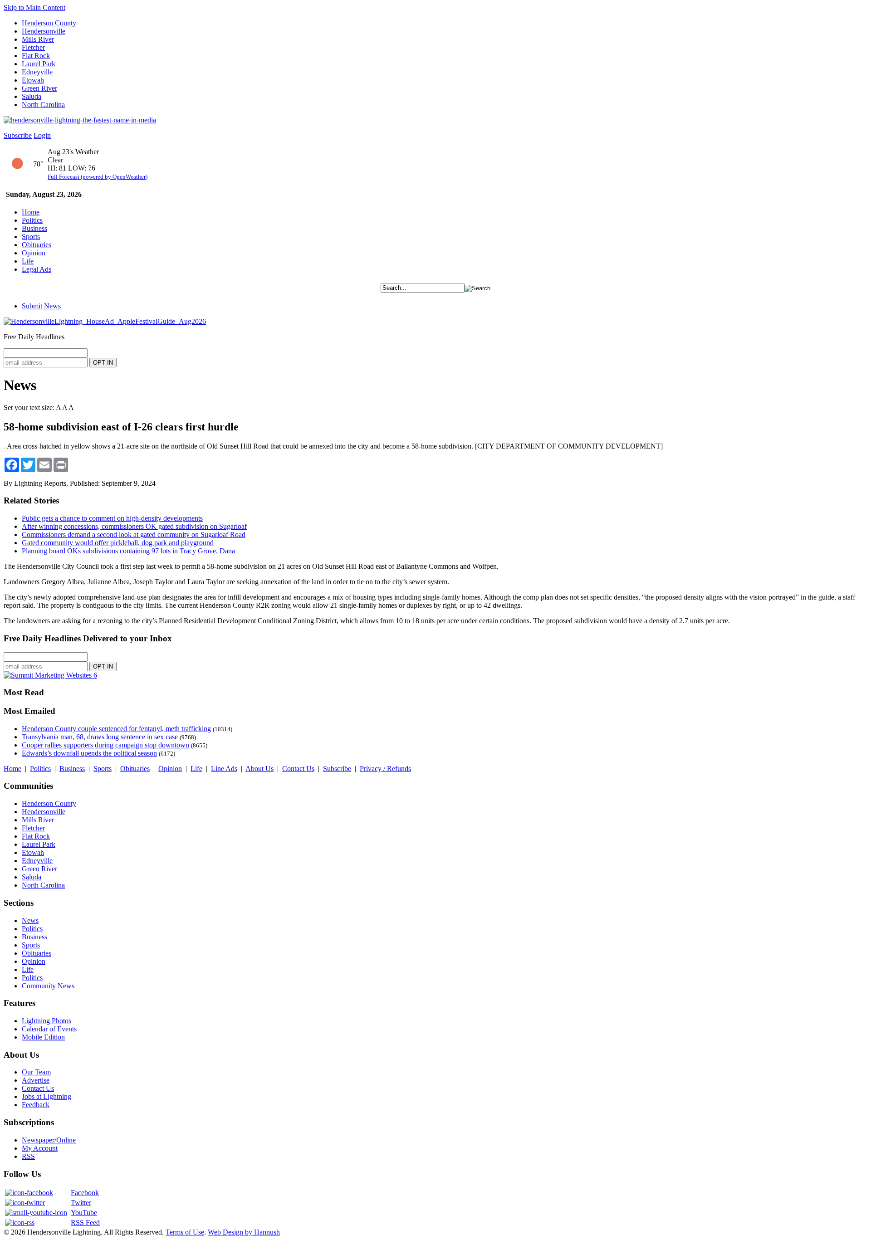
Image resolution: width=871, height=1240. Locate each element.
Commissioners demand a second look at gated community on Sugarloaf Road (133, 534)
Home (30, 212)
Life (28, 261)
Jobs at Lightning (46, 1096)
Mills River (38, 39)
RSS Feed (85, 1222)
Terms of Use (185, 1232)
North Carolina (43, 104)
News (30, 920)
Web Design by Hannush (244, 1232)
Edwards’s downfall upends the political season (89, 753)
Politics (32, 220)
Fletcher (33, 47)
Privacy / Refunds (385, 768)
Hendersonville (43, 31)
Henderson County (49, 23)
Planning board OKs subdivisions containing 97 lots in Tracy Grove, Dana (128, 551)
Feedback (35, 1104)
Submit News (41, 306)
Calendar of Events (49, 1029)
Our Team (36, 1072)
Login (42, 135)
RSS (28, 1156)
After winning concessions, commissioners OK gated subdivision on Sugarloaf (134, 526)
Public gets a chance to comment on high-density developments (112, 518)
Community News (48, 986)
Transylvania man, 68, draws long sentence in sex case (100, 737)
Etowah (33, 80)
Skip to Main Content (34, 7)
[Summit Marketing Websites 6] (50, 675)
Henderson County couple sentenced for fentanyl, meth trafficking (116, 728)
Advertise (35, 1080)
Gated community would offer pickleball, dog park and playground (118, 543)
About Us (259, 768)
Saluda (31, 96)
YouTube (84, 1212)
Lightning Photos (46, 1021)
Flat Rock (36, 55)
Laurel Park (38, 64)
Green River (39, 88)
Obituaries (36, 245)
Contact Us (298, 768)
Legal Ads (36, 269)
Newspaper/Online (49, 1140)
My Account (40, 1148)
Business (34, 228)
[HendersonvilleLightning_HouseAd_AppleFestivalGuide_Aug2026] (105, 321)
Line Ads (224, 768)
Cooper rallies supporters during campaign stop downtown (105, 745)
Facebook (85, 1192)
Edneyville (37, 72)
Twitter (81, 1202)
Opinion (33, 253)
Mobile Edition (43, 1037)
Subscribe (18, 135)
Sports (31, 236)
